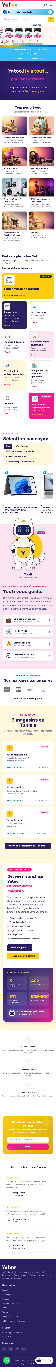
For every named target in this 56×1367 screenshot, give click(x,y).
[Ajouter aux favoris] (35, 501)
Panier (4, 1308)
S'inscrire (28, 1147)
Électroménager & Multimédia (20, 462)
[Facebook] (4, 1349)
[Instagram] (10, 1349)
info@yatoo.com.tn (13, 1332)
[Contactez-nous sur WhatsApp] (6, 1360)
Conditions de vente (10, 1317)
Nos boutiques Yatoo (11, 1303)
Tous (8, 446)
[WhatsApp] (23, 1349)
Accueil (5, 1290)
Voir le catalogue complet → (17, 268)
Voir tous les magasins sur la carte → (28, 846)
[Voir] (28, 35)
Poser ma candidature (23, 956)
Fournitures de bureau (16, 456)
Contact (5, 1312)
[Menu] (51, 5)
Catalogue (6, 1295)
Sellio (33, 1364)
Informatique (21, 446)
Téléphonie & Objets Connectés (20, 451)
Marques (5, 1299)
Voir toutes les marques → (28, 698)
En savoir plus (20, 947)
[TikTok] (17, 1349)
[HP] (7, 472)
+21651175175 (11, 1336)
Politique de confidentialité (13, 1321)
